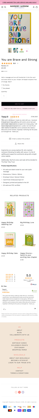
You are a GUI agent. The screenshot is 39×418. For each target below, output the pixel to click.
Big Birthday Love (27, 222)
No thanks (6, 85)
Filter (5, 286)
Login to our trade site (19, 362)
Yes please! (6, 88)
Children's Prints (19, 345)
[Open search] (5, 7)
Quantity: (4, 91)
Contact (19, 371)
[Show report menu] (35, 309)
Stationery (20, 347)
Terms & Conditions (19, 373)
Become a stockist (19, 360)
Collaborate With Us (19, 335)
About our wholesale (19, 358)
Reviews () (4, 66)
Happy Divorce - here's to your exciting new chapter (28, 255)
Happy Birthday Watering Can (7, 223)
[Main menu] (2, 7)
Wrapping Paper (19, 350)
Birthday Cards (19, 343)
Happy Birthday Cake (9, 253)
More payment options (20, 114)
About (19, 330)
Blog (19, 332)
